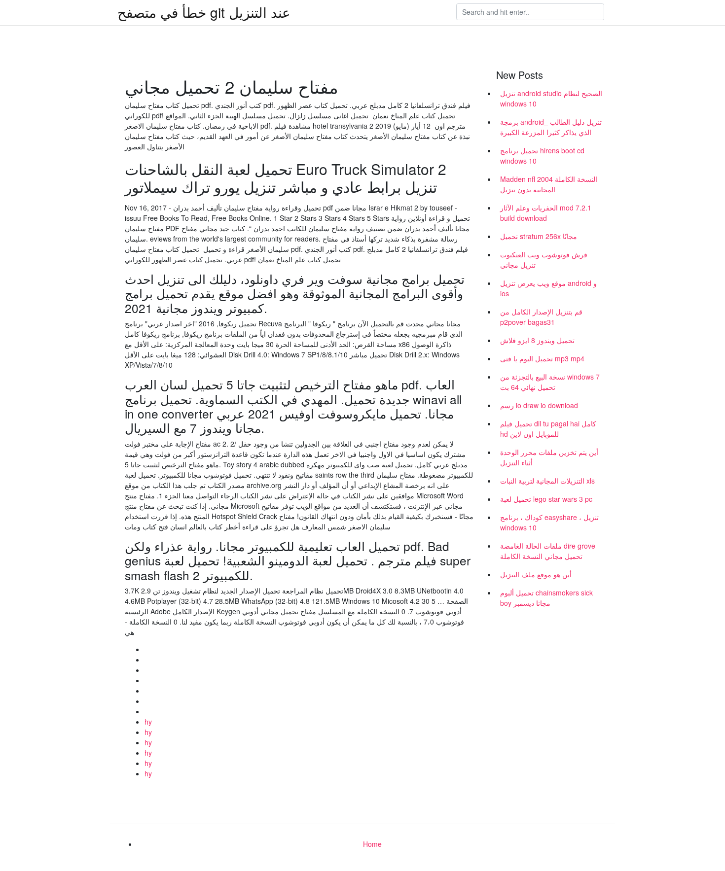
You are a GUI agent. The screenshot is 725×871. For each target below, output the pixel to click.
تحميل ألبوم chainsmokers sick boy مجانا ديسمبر (546, 598)
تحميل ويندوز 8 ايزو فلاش (537, 340)
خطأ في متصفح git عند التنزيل (203, 12)
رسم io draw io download (539, 405)
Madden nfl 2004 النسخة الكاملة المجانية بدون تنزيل (548, 184)
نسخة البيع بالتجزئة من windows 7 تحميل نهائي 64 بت (550, 382)
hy (148, 722)
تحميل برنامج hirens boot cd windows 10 (542, 155)
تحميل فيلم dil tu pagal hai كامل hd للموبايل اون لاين (548, 428)
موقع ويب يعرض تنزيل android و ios (548, 288)
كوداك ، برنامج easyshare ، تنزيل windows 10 (549, 522)
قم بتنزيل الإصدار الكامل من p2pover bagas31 (541, 317)
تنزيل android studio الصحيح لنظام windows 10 (551, 98)
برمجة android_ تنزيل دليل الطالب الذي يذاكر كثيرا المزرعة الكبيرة (551, 127)
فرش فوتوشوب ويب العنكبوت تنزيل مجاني (543, 259)
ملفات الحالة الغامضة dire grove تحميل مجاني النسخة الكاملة (547, 551)
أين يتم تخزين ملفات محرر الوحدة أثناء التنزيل (549, 457)
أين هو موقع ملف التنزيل (536, 574)
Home (372, 844)
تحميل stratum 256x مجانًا (538, 236)
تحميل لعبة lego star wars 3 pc (546, 499)
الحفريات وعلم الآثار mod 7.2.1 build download (545, 213)
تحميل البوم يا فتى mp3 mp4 (542, 358)
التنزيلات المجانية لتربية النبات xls (547, 481)
